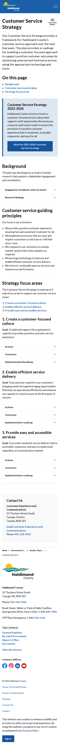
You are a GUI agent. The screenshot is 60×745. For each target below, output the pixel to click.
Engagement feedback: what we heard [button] (25, 189)
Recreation (8, 643)
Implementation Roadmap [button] (19, 361)
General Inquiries (12, 632)
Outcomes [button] (10, 354)
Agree (8, 738)
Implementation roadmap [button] (19, 422)
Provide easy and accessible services (26, 310)
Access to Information (13, 693)
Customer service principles (21, 88)
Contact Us (7, 705)
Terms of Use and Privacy (14, 687)
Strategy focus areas (17, 91)
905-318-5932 (23, 534)
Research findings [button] (14, 197)
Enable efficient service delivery (23, 306)
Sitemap (6, 699)
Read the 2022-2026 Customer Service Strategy (30, 146)
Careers (6, 711)
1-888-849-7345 (47, 611)
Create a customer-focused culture (25, 303)
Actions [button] (9, 346)
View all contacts (12, 649)
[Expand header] (55, 6)
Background (12, 84)
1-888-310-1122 (36, 617)
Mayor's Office (10, 640)
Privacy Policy (30, 730)
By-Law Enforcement (14, 636)
